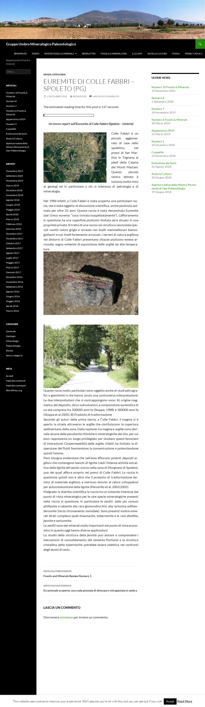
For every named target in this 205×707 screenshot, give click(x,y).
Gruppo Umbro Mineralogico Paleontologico (41, 44)
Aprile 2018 (12, 214)
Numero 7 (158, 108)
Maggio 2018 (13, 209)
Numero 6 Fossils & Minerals (169, 119)
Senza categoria (54, 74)
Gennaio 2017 (13, 272)
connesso (66, 617)
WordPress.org (14, 390)
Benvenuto (20, 53)
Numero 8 (158, 98)
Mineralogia (12, 340)
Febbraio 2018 (14, 224)
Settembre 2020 (14, 175)
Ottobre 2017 (13, 243)
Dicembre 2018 (14, 190)
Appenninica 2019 (163, 130)
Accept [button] (170, 701)
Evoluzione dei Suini (164, 163)
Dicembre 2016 (14, 277)
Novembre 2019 (14, 180)
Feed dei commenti (16, 385)
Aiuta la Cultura (157, 53)
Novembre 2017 (14, 238)
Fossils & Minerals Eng (114, 53)
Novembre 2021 (14, 171)
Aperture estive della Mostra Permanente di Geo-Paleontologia (174, 186)
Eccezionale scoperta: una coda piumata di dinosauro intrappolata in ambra (90, 588)
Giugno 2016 (13, 296)
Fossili (176, 53)
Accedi (9, 375)
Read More (184, 701)
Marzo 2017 (12, 267)
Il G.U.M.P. (137, 53)
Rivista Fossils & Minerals (59, 53)
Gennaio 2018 (13, 228)
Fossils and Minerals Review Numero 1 (67, 574)
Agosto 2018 (12, 199)
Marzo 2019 (12, 185)
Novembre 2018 (14, 195)
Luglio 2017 (12, 257)
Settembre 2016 (14, 286)
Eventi (35, 53)
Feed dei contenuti (15, 380)
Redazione (79, 96)
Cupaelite (158, 152)
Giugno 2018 (13, 204)
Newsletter (88, 53)
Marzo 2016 (12, 310)
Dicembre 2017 (14, 233)
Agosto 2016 (12, 291)
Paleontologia (13, 345)
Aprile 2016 (12, 306)
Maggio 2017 (13, 262)
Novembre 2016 (14, 281)
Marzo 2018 (12, 219)
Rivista (9, 350)
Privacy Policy (193, 53)
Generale (11, 331)
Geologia (10, 336)
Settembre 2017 (14, 248)
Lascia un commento (105, 96)
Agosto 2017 (12, 252)
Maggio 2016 (13, 301)
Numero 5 (158, 141)
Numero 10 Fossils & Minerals (170, 87)
